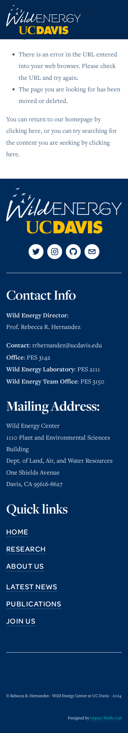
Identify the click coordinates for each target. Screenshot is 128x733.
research (26, 548)
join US (20, 620)
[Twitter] (36, 251)
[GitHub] (73, 251)
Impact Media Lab (106, 718)
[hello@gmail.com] (92, 251)
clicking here (23, 131)
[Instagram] (54, 251)
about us (25, 566)
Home (17, 531)
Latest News (31, 586)
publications (33, 603)
